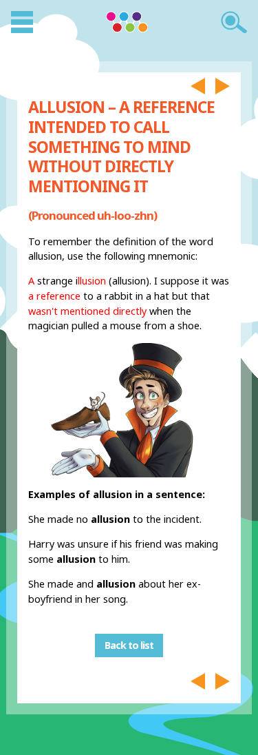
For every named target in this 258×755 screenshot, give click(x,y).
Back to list (129, 645)
